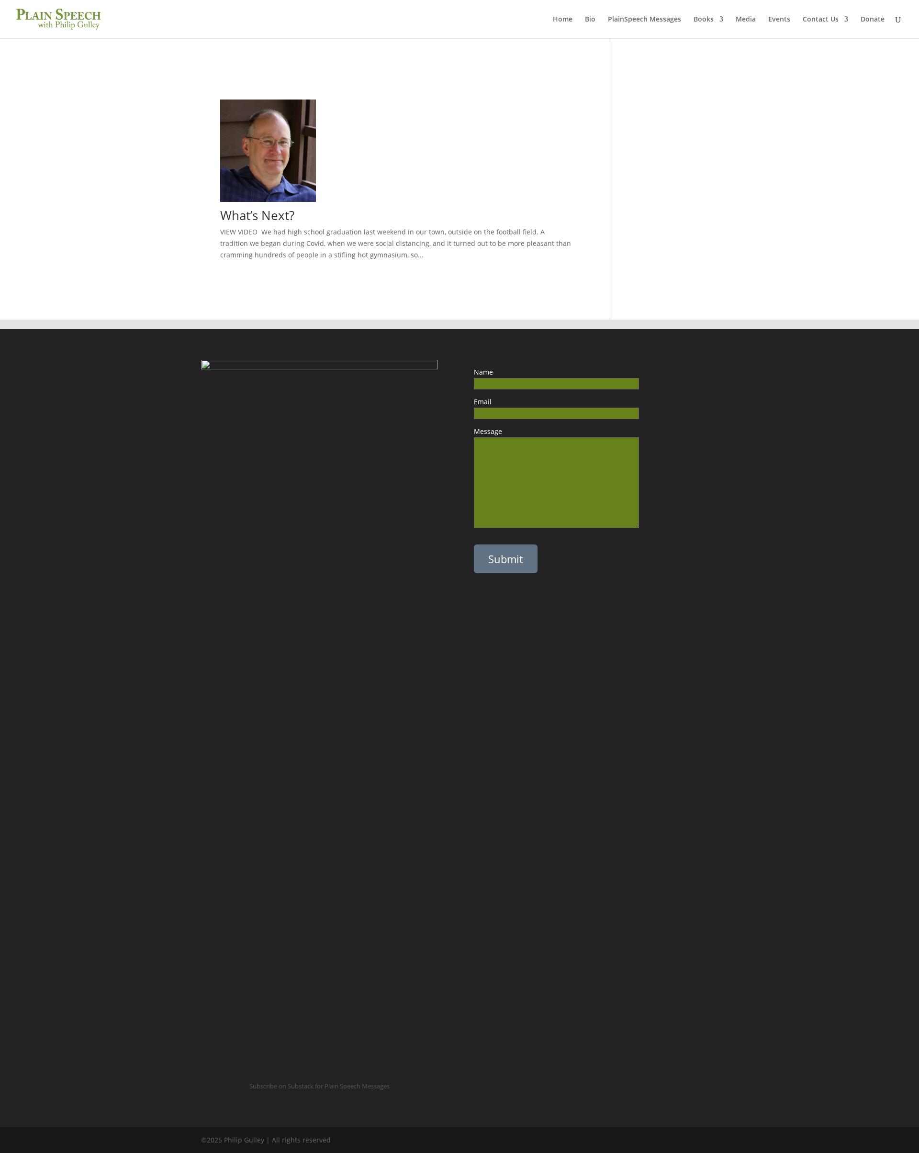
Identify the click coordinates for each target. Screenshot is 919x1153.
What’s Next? (257, 215)
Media (746, 19)
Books (704, 19)
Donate (873, 19)
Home (562, 19)
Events (779, 19)
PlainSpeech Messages (644, 19)
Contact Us (821, 19)
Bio (590, 19)
